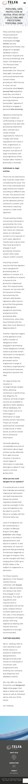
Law (8, 73)
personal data (8, 91)
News (11, 780)
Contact (15, 780)
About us (14, 755)
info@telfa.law (15, 773)
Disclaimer (20, 780)
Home (4, 780)
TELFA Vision (14, 756)
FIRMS (14, 759)
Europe (14, 765)
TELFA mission (14, 757)
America (14, 766)
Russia (20, 88)
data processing (17, 109)
